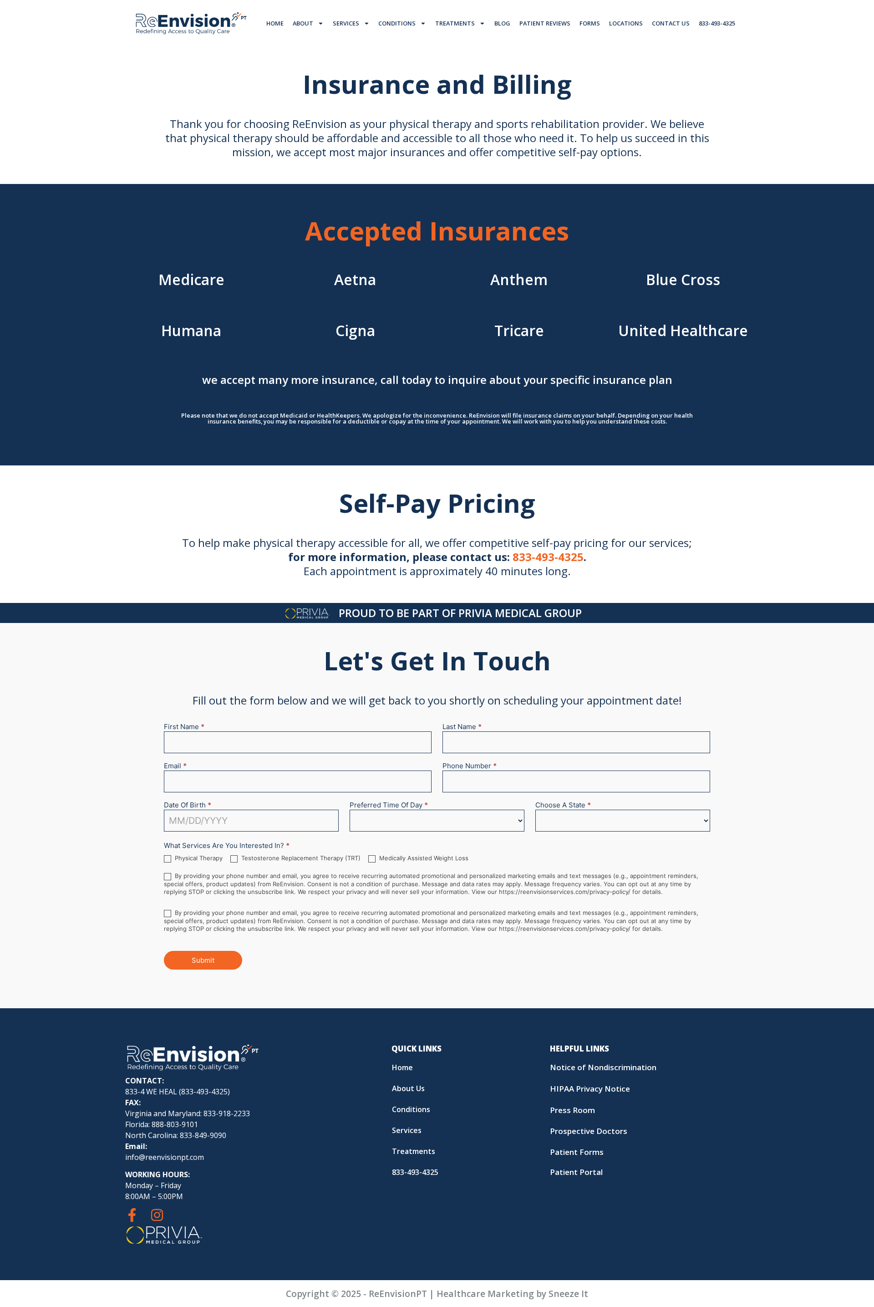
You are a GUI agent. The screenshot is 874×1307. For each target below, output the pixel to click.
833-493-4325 (717, 23)
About (303, 23)
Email (175, 766)
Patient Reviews (544, 23)
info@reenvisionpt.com (164, 1157)
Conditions (397, 23)
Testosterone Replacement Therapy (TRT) (300, 858)
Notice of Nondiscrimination (603, 1067)
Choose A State (563, 805)
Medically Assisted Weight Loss (422, 858)
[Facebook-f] (132, 1215)
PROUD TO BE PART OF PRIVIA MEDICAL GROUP (460, 612)
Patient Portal (576, 1172)
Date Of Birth (187, 805)
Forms (589, 23)
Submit (203, 960)
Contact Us (671, 23)
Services (346, 23)
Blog (502, 23)
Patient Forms (577, 1152)
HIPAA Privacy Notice (590, 1088)
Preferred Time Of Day (389, 805)
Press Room (572, 1110)
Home (275, 23)
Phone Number (469, 766)
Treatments (455, 23)
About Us (408, 1088)
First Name (184, 727)
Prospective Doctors (588, 1131)
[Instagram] (157, 1215)
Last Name (462, 727)
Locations (626, 23)
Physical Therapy (198, 858)
